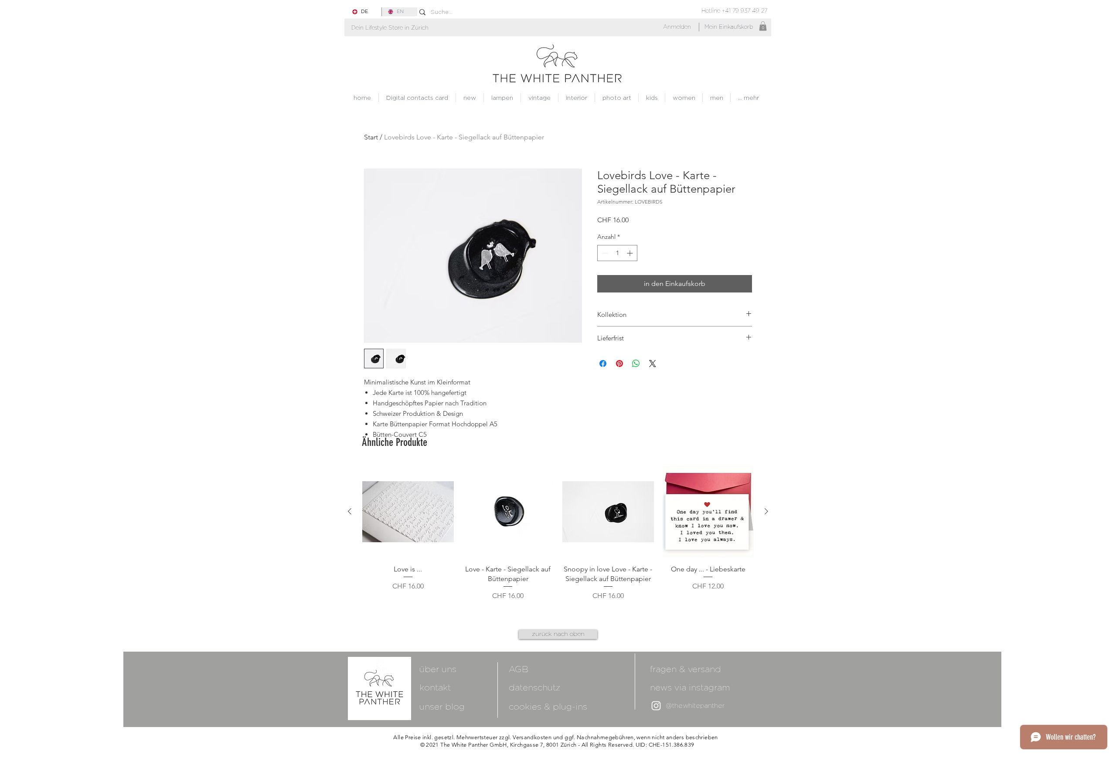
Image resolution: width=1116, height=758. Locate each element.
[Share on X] (652, 363)
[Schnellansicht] (408, 511)
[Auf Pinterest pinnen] (619, 363)
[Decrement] (604, 253)
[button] (390, 27)
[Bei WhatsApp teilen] (636, 363)
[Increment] (630, 253)
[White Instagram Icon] (656, 706)
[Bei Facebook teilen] (603, 363)
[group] (558, 539)
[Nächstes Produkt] (766, 511)
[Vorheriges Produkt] (349, 511)
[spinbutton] (617, 253)
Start (371, 137)
